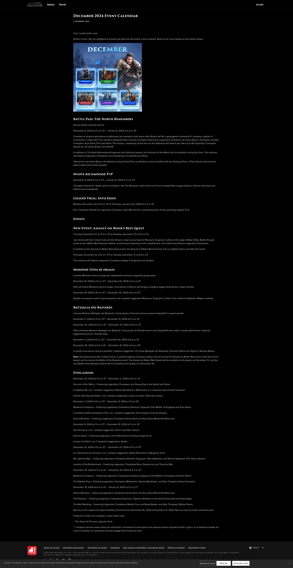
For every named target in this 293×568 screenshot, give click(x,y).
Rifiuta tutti (224, 563)
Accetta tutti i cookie (240, 563)
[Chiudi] (289, 563)
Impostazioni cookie (197, 547)
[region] (146, 563)
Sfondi (62, 4)
